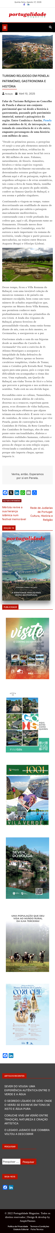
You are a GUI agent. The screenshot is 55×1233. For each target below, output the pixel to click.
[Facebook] (24, 4)
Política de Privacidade (18, 1226)
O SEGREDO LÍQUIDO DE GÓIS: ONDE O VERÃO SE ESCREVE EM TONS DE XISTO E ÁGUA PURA (28, 1104)
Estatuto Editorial (20, 1229)
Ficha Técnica (37, 1229)
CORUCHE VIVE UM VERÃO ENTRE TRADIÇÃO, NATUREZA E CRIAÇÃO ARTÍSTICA (26, 1119)
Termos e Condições (39, 1226)
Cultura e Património (12, 501)
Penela (47, 120)
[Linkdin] (28, 4)
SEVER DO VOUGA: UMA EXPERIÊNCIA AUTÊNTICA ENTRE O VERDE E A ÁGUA (27, 1090)
